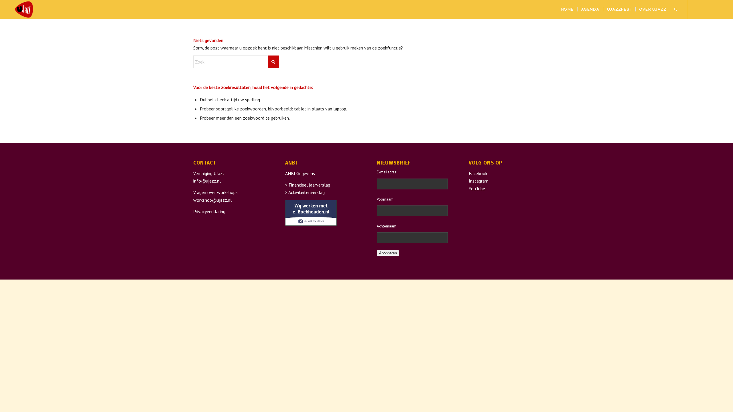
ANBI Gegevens (300, 173)
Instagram (478, 181)
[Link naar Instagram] (705, 9)
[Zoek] (675, 9)
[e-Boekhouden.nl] (311, 224)
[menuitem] (567, 9)
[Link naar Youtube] (714, 9)
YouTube (477, 188)
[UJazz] (24, 9)
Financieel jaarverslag (309, 185)
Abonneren (388, 253)
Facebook (478, 173)
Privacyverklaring (209, 211)
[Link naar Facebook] (697, 9)
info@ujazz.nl (207, 181)
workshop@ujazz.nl (212, 200)
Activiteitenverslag (306, 192)
